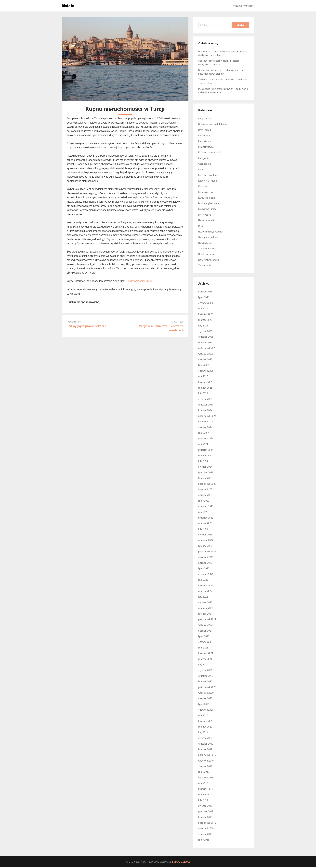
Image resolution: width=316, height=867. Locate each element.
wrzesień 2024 (206, 421)
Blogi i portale (205, 118)
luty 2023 (203, 529)
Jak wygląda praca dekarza (86, 326)
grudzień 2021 (205, 608)
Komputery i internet (209, 175)
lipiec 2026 (203, 297)
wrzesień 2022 (206, 557)
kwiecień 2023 (205, 517)
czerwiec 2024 (205, 438)
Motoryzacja (204, 214)
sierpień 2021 (205, 630)
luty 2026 (203, 325)
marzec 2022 (205, 591)
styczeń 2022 (205, 602)
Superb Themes (181, 861)
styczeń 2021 (205, 670)
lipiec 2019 (203, 772)
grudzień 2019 (205, 743)
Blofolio (68, 6)
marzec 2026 (205, 320)
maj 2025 (203, 376)
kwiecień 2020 (205, 721)
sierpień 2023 (205, 495)
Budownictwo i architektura (212, 124)
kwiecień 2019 (205, 789)
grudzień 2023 (205, 472)
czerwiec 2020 (205, 709)
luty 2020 (203, 732)
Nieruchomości (206, 220)
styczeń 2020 (205, 738)
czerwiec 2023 (205, 506)
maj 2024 (203, 444)
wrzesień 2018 (206, 828)
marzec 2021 (205, 659)
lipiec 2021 (203, 636)
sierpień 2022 (205, 563)
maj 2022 (203, 579)
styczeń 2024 (205, 466)
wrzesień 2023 (206, 489)
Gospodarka (204, 163)
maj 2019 (203, 783)
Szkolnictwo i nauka (208, 260)
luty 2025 (203, 393)
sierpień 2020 (205, 698)
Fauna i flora (204, 141)
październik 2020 (207, 687)
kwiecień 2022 (205, 585)
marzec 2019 (205, 794)
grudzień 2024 (205, 404)
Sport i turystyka (206, 254)
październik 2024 (207, 416)
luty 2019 (203, 800)
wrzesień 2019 (206, 760)
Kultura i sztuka (206, 192)
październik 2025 (207, 348)
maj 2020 (203, 715)
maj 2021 (203, 647)
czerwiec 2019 (205, 777)
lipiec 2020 (203, 704)
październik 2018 (207, 822)
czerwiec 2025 (205, 371)
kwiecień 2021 (205, 653)
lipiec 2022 (203, 568)
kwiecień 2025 (205, 382)
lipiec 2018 (203, 839)
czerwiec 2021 (205, 642)
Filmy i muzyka (206, 147)
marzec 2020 (205, 726)
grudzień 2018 (205, 811)
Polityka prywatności (243, 5)
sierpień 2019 (205, 766)
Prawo (201, 226)
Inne (200, 169)
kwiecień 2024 (205, 450)
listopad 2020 (205, 681)
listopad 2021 (205, 614)
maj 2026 (203, 308)
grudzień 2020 (205, 676)
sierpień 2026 (205, 291)
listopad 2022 (205, 546)
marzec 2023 (205, 523)
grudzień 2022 (205, 540)
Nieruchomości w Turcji (139, 281)
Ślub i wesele (205, 243)
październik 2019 (207, 755)
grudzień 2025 (205, 336)
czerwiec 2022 (205, 574)
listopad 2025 (205, 342)
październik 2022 (207, 551)
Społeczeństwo (206, 248)
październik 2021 (207, 619)
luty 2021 (203, 664)
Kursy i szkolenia (206, 198)
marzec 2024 (205, 455)
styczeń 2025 (205, 399)
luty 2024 (203, 461)
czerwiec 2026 (205, 303)
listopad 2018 (205, 817)
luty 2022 (203, 596)
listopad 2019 (205, 749)
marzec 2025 (205, 387)
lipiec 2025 (203, 365)
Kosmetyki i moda (207, 180)
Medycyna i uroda (207, 209)
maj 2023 (203, 512)
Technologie (204, 265)
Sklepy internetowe (208, 237)
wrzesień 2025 (206, 354)
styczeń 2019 (205, 806)
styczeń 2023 (205, 534)
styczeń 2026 (205, 331)
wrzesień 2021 (206, 625)
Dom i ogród (204, 130)
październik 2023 (207, 484)
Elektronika (204, 135)
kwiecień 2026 (205, 314)
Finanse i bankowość (209, 152)
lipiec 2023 (203, 500)
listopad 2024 (205, 410)
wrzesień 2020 (206, 693)
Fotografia (203, 158)
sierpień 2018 (205, 834)
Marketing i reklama (208, 203)
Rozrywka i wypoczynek (210, 231)
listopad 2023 (205, 478)
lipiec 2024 (203, 433)
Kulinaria (202, 186)
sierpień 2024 (205, 427)
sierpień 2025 (205, 359)
